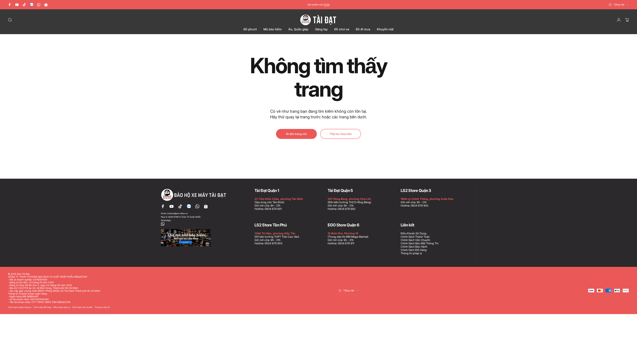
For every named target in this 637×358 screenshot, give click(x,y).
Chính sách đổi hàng (42, 307)
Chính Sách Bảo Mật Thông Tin (419, 243)
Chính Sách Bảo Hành (414, 246)
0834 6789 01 (174, 217)
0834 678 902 (419, 205)
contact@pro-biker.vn (177, 213)
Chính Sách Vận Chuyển (415, 240)
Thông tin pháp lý (411, 253)
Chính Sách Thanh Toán (415, 236)
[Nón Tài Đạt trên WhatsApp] (194, 224)
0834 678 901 (273, 208)
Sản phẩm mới (318, 4)
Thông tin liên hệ (102, 307)
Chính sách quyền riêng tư (19, 307)
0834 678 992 (346, 208)
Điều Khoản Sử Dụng (413, 233)
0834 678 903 (273, 243)
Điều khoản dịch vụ (61, 307)
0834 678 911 (346, 243)
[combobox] (619, 4)
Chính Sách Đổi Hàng (414, 250)
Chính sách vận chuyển (82, 307)
